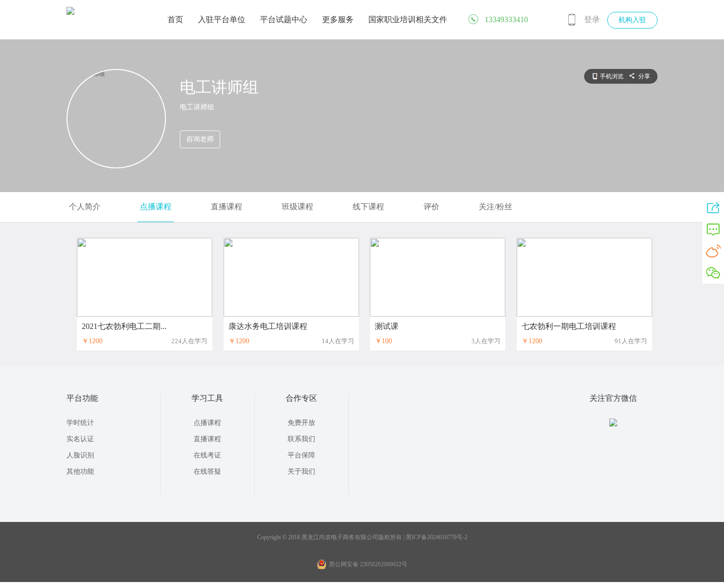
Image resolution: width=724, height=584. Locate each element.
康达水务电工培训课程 (268, 326)
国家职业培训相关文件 (407, 19)
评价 (431, 206)
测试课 (386, 326)
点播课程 (155, 206)
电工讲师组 (219, 87)
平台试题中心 (283, 19)
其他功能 (80, 471)
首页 (175, 19)
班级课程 (297, 206)
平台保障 (301, 455)
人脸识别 (80, 455)
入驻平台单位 (221, 19)
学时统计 (80, 422)
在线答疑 (207, 471)
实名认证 (80, 439)
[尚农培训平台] (70, 12)
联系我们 (301, 439)
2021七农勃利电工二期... (124, 326)
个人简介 (84, 206)
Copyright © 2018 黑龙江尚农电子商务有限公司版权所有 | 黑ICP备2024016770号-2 (362, 537)
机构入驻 (632, 20)
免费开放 (301, 422)
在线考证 (207, 455)
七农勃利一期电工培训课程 (569, 326)
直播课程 (226, 206)
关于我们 (301, 471)
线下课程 (368, 206)
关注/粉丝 (495, 206)
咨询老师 (200, 139)
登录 (592, 19)
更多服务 (338, 19)
